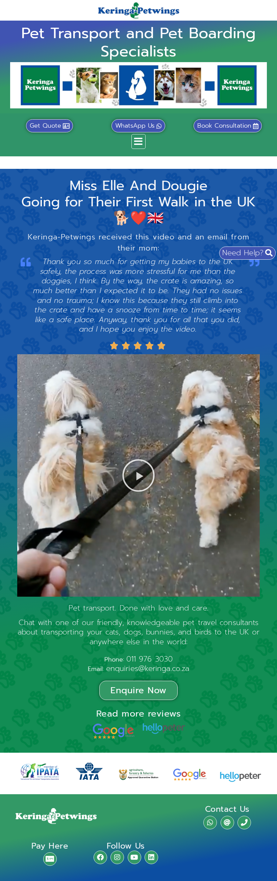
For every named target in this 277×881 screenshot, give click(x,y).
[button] (138, 141)
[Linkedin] (151, 857)
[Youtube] (134, 857)
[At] (227, 822)
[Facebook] (100, 857)
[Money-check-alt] (50, 859)
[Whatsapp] (210, 822)
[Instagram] (117, 857)
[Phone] (244, 822)
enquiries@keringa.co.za (147, 668)
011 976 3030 (149, 659)
